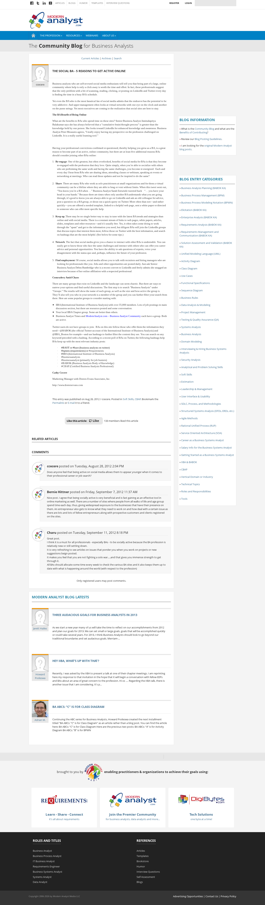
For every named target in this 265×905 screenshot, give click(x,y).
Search (118, 58)
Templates (97, 3)
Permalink (58, 403)
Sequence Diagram (192, 290)
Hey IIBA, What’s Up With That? (75, 661)
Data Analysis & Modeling (195, 305)
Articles (60, 3)
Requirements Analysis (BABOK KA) (201, 224)
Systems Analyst (42, 877)
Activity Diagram (190, 261)
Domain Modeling (191, 341)
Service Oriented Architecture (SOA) (201, 433)
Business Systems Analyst (47, 871)
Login (188, 3)
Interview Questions (118, 3)
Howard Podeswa (40, 676)
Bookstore (143, 861)
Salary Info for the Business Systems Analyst (206, 447)
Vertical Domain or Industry (197, 477)
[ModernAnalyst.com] (132, 799)
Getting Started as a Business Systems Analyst (207, 455)
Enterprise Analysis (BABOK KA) (199, 217)
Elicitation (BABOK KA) (193, 210)
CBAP (138, 399)
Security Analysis (190, 359)
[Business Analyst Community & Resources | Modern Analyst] (56, 20)
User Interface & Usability (195, 396)
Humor (83, 3)
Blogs (71, 3)
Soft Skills (128, 399)
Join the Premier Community (132, 814)
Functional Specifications (195, 283)
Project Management (193, 312)
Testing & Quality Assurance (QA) (200, 319)
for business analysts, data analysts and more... (133, 819)
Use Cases (187, 276)
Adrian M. (40, 720)
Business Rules (189, 297)
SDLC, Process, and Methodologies (201, 403)
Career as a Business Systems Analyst (202, 440)
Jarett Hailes (40, 628)
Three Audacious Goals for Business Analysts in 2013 (94, 615)
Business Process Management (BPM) (202, 195)
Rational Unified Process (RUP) (198, 425)
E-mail (71, 403)
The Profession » (51, 35)
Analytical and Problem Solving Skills (202, 367)
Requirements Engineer (46, 866)
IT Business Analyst (44, 861)
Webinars (92, 35)
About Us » (109, 35)
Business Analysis (191, 334)
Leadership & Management (196, 389)
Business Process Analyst (47, 856)
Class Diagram (189, 268)
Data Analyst (40, 882)
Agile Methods (189, 418)
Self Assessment (146, 877)
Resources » (74, 35)
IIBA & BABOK (189, 462)
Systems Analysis (191, 327)
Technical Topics (190, 484)
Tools (184, 498)
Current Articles (90, 58)
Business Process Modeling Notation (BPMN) (207, 202)
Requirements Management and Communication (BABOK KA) (199, 233)
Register (174, 3)
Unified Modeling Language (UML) (200, 253)
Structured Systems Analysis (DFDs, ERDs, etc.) (207, 411)
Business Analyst (42, 850)
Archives (106, 58)
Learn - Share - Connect (64, 814)
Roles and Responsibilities (196, 491)
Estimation (187, 381)
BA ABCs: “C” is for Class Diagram (78, 707)
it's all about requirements (64, 819)
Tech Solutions (201, 814)
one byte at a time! (201, 819)
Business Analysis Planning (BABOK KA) (203, 188)
